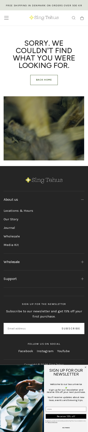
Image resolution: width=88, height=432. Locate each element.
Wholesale (12, 236)
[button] (6, 18)
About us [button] (11, 199)
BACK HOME (44, 79)
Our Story (11, 219)
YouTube (63, 351)
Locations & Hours (18, 211)
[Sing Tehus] (44, 180)
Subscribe (71, 328)
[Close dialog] (85, 367)
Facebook (25, 351)
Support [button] (10, 279)
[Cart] (82, 18)
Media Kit (11, 245)
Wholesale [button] (11, 262)
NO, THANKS (66, 427)
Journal (9, 228)
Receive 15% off (66, 416)
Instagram (45, 351)
